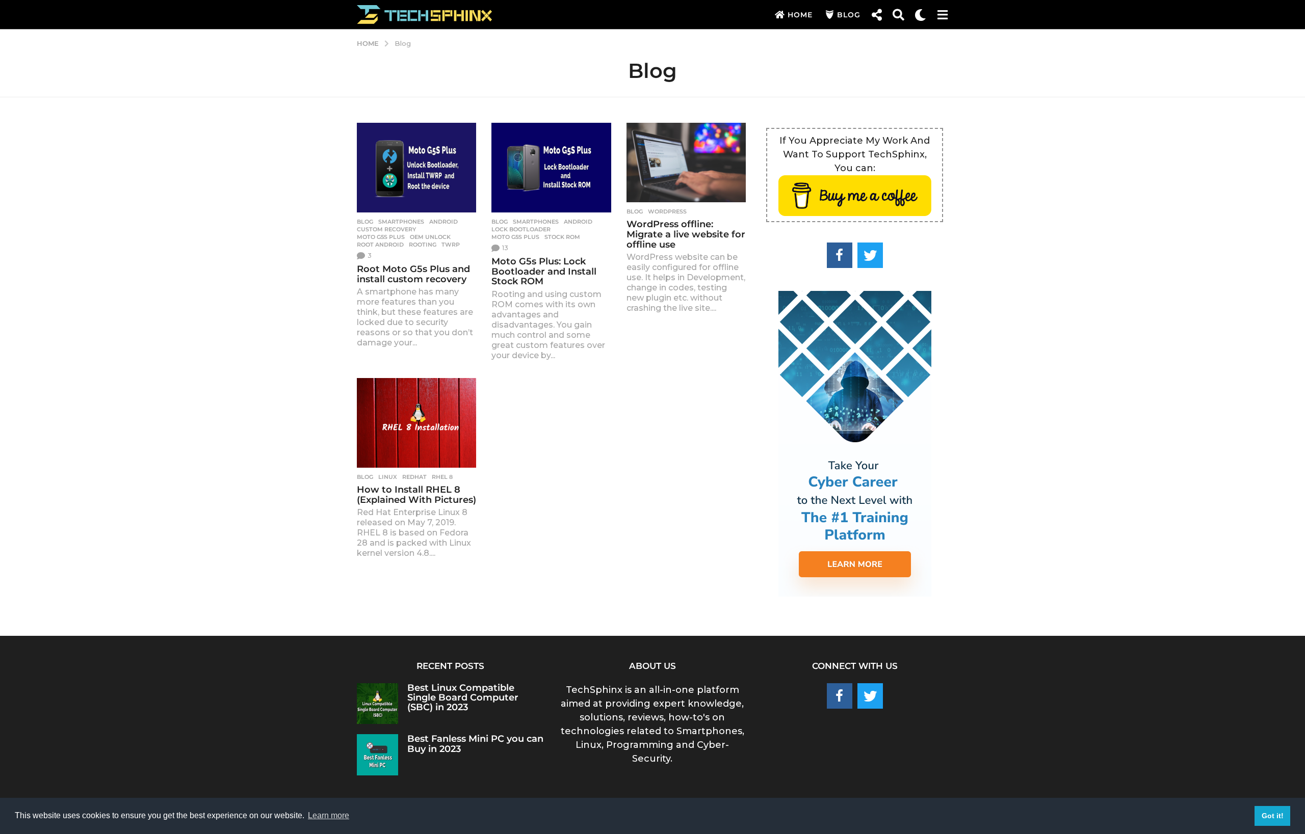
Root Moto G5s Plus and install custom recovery (413, 274)
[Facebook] (839, 255)
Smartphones (401, 222)
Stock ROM (562, 237)
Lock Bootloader (521, 229)
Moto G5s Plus (381, 237)
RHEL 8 (442, 477)
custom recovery (386, 229)
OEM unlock (430, 237)
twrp (450, 244)
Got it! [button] (1273, 816)
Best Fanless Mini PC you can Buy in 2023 (475, 743)
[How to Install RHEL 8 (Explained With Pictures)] (416, 423)
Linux (387, 477)
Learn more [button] (328, 815)
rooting (422, 244)
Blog (848, 14)
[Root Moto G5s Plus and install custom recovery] (416, 167)
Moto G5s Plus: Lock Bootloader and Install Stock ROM (543, 271)
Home (800, 14)
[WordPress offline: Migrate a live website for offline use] (686, 162)
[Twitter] (870, 255)
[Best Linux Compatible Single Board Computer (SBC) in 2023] (377, 703)
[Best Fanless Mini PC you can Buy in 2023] (377, 754)
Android (443, 222)
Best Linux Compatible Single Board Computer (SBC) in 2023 (462, 697)
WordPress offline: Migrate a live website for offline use (686, 234)
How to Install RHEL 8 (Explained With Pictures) (416, 494)
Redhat (414, 477)
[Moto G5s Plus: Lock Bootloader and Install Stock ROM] (551, 167)
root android (380, 244)
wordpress (667, 211)
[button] (876, 15)
